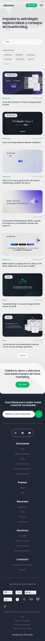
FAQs (22, 617)
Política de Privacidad (22, 621)
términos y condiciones (23, 629)
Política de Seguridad (22, 625)
